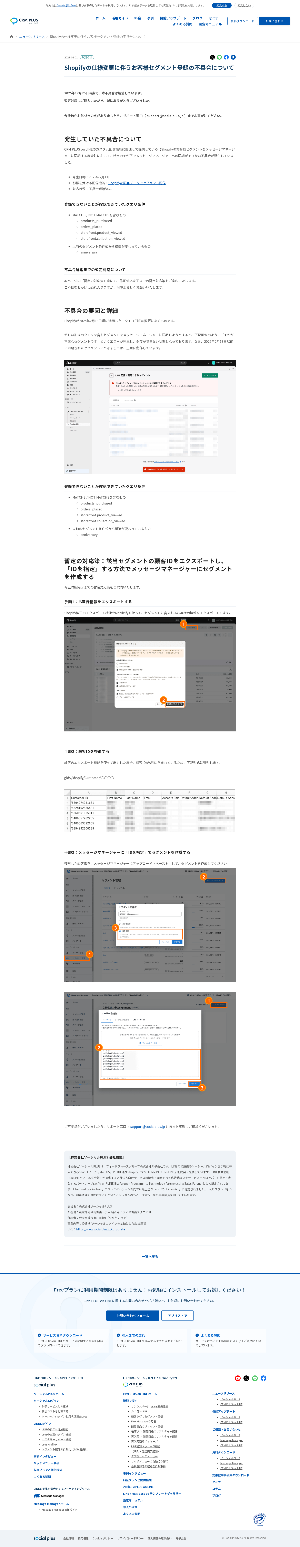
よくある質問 (183, 23)
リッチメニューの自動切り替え (149, 1461)
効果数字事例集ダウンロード (230, 1475)
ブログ (197, 18)
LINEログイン (42, 1423)
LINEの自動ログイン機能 (56, 1434)
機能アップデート (173, 18)
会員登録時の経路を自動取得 (148, 1466)
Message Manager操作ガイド (60, 1509)
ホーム (101, 18)
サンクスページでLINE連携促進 (149, 1406)
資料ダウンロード (243, 21)
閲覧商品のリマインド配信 (147, 1426)
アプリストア (177, 1315)
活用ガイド (120, 18)
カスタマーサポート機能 (56, 1439)
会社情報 (68, 1538)
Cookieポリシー (66, 5)
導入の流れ (130, 1507)
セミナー (215, 18)
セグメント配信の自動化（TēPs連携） (65, 1449)
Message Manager (231, 1440)
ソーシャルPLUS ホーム (49, 1394)
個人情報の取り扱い (160, 1538)
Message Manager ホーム (51, 1504)
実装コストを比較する (55, 1411)
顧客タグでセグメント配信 (147, 1416)
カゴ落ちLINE (139, 1411)
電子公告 (181, 1538)
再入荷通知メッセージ (144, 1441)
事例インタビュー (45, 1456)
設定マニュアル (210, 23)
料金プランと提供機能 (48, 1470)
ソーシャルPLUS (230, 1399)
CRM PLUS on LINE (231, 1404)
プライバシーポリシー (130, 1538)
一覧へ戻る (150, 1256)
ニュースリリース (32, 36)
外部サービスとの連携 (55, 1406)
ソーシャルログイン (46, 1401)
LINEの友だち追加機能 (55, 1429)
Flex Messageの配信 (143, 1421)
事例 (150, 18)
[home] (24, 21)
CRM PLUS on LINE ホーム (140, 1394)
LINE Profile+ (49, 1444)
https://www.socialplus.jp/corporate (100, 1229)
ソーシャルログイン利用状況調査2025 (64, 1416)
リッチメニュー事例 (46, 1463)
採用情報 (83, 1538)
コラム (216, 1489)
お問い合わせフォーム (133, 1315)
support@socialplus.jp (147, 1126)
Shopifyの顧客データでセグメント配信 (137, 182)
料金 (137, 18)
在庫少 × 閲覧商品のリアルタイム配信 (154, 1431)
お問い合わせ (274, 21)
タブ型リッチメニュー (144, 1456)
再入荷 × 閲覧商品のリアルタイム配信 (154, 1436)
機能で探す (130, 1401)
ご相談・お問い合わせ (226, 1429)
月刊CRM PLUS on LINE (138, 1487)
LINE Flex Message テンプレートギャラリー (152, 1493)
